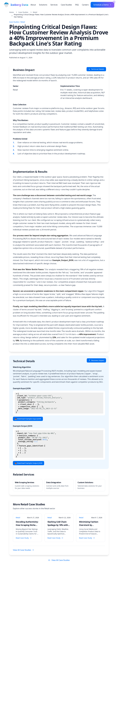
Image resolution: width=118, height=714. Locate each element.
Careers (85, 4)
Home (11, 12)
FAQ (77, 4)
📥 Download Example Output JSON (28, 463)
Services (54, 4)
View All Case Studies (22, 550)
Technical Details (97, 69)
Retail (35, 12)
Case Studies (66, 4)
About (33, 4)
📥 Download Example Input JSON (28, 419)
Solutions (43, 4)
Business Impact (97, 360)
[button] (16, 394)
